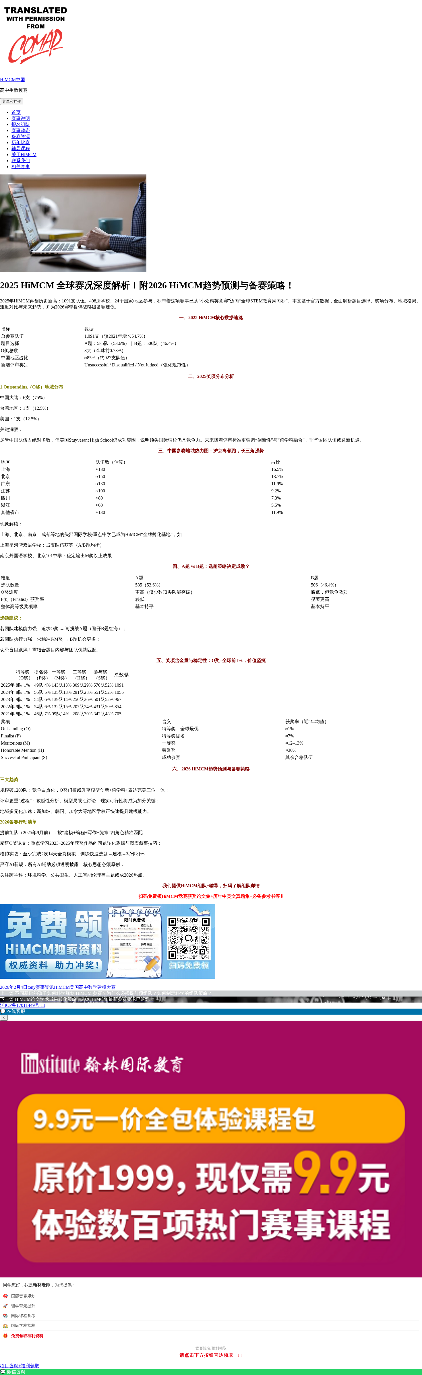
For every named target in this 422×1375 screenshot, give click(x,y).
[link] (211, 1372)
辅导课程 (20, 148)
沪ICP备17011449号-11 (22, 1005)
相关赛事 (20, 166)
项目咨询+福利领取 (19, 1365)
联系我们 (20, 160)
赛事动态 (20, 130)
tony (32, 987)
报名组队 (20, 124)
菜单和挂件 (11, 101)
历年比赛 (20, 142)
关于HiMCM (23, 154)
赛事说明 (20, 118)
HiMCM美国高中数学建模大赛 (85, 987)
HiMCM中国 (12, 79)
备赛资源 (20, 136)
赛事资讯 (45, 987)
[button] (211, 1012)
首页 (16, 112)
